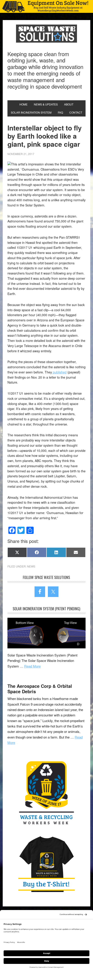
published (59, 372)
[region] (46, 6)
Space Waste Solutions (46, 34)
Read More (32, 666)
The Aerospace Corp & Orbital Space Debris (39, 689)
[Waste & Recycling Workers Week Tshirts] (46, 864)
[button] (46, 6)
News (31, 566)
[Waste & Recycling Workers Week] (46, 794)
